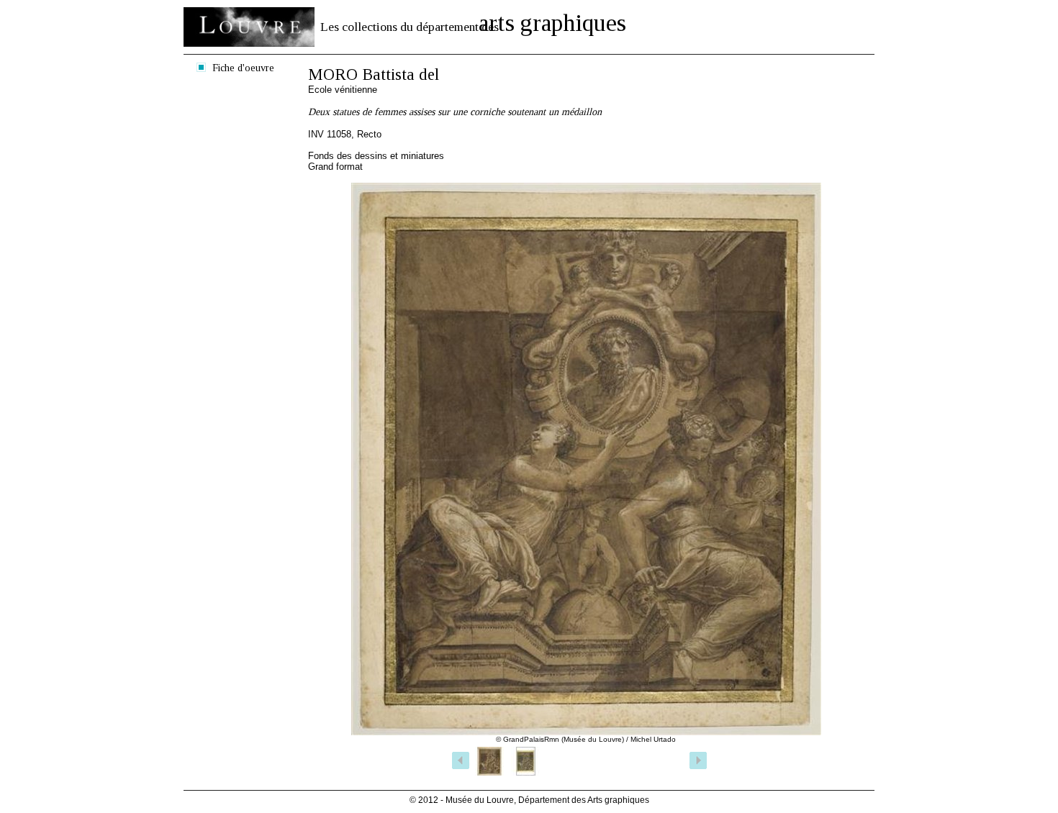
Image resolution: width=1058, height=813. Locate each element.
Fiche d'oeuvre (243, 67)
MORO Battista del (373, 74)
